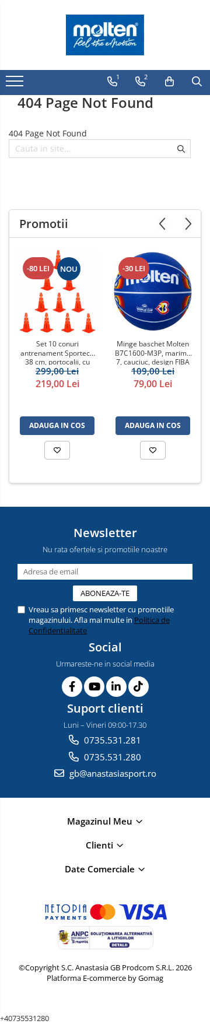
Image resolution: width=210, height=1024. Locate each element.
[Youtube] (94, 686)
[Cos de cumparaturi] (169, 81)
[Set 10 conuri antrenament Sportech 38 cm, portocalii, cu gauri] (57, 292)
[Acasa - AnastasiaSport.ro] (105, 35)
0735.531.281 (111, 740)
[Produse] (16, 84)
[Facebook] (72, 686)
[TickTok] (138, 686)
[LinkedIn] (116, 686)
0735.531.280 (111, 757)
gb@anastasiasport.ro (111, 773)
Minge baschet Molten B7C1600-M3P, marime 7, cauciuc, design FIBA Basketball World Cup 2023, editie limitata (153, 352)
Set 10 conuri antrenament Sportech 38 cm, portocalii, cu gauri (57, 352)
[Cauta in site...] (197, 81)
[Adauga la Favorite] (57, 450)
